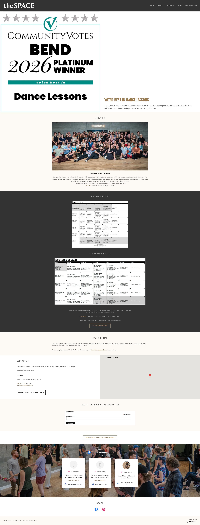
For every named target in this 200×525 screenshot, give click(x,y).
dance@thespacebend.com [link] (25, 385)
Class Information (100, 326)
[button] (159, 6)
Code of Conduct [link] (191, 5)
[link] (19, 5)
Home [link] (152, 5)
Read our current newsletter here (100, 437)
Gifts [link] (180, 5)
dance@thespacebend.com (99, 350)
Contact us (83, 316)
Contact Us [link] (171, 5)
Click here (88, 185)
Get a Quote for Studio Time (31, 392)
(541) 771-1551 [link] (21, 383)
